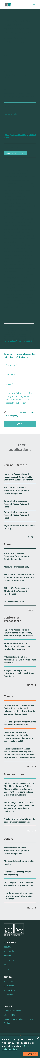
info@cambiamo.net (12, 1010)
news (6, 964)
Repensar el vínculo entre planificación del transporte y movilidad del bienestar (17, 646)
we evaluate (9, 985)
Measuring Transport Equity (16, 567)
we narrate (8, 994)
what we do (9, 951)
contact (7, 969)
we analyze (8, 981)
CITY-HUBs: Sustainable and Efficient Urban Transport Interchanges (16, 591)
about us (7, 946)
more (30, 536)
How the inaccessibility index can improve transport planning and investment (18, 896)
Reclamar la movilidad (14, 602)
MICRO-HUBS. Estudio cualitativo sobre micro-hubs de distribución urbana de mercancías (19, 578)
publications (9, 960)
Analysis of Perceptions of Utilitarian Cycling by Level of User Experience (19, 673)
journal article (10, 114)
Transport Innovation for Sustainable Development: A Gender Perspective (16, 490)
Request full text (15, 153)
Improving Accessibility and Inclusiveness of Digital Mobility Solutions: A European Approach (18, 477)
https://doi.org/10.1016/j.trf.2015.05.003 (19, 342)
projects (7, 955)
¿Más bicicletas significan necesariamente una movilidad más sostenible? (20, 660)
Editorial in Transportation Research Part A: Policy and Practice (16, 504)
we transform (9, 990)
